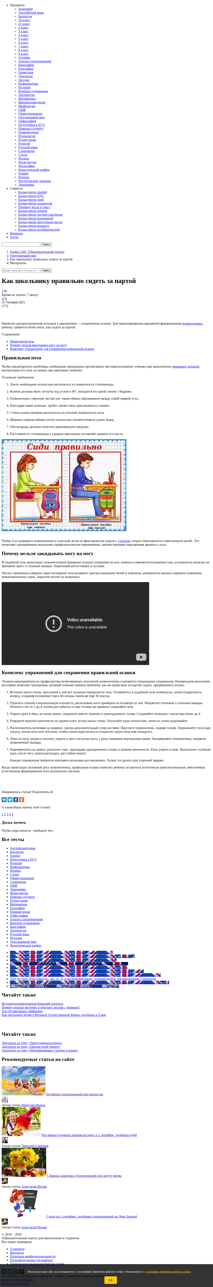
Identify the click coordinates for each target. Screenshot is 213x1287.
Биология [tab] (17, 852)
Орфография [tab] (19, 915)
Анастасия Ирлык (34, 1186)
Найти (46, 270)
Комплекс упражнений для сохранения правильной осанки (52, 349)
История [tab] (16, 938)
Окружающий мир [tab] (23, 941)
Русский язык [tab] (19, 934)
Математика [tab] (18, 904)
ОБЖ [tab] (13, 885)
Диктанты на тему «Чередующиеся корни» (32, 1043)
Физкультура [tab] (19, 893)
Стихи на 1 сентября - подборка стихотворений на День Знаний (91, 1216)
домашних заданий (185, 366)
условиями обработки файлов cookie (168, 1271)
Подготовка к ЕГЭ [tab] (23, 859)
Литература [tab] (18, 930)
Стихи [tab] (14, 874)
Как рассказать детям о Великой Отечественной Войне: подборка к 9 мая (54, 1015)
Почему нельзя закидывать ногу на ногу (38, 345)
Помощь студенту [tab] (22, 897)
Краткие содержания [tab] (25, 923)
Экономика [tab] (18, 889)
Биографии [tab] (18, 927)
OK (111, 1280)
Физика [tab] (15, 870)
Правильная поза (22, 341)
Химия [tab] (15, 855)
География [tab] (17, 908)
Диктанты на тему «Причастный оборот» (31, 1046)
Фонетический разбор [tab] (25, 945)
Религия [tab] (16, 863)
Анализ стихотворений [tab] (26, 919)
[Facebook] (15, 799)
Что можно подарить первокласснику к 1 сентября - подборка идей (89, 1135)
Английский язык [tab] (22, 848)
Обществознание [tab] (22, 878)
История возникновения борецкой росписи (32, 1003)
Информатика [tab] (20, 867)
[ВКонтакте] (4, 799)
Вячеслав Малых (33, 1105)
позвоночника (192, 323)
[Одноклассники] (21, 799)
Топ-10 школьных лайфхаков (22, 1011)
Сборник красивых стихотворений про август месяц (84, 1175)
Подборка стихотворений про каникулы (74, 1094)
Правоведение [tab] (20, 912)
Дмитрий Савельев (34, 1146)
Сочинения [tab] (18, 882)
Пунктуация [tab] (18, 900)
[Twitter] (9, 799)
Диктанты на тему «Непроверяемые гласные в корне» (40, 1050)
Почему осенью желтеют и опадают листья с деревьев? (41, 1007)
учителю (124, 541)
